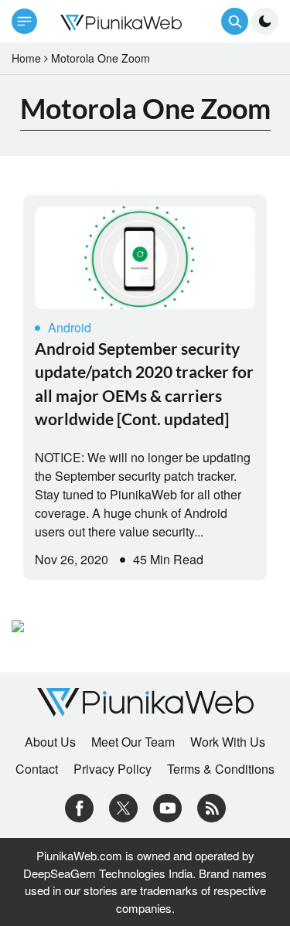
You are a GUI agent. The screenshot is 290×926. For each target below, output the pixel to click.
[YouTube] (167, 806)
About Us (50, 742)
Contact (36, 769)
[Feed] (211, 806)
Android (69, 327)
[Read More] (145, 257)
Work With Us (227, 742)
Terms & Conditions (221, 769)
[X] (123, 806)
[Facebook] (79, 806)
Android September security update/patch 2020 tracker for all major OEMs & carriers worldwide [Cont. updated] (144, 383)
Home (26, 58)
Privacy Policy (112, 769)
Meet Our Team (133, 742)
